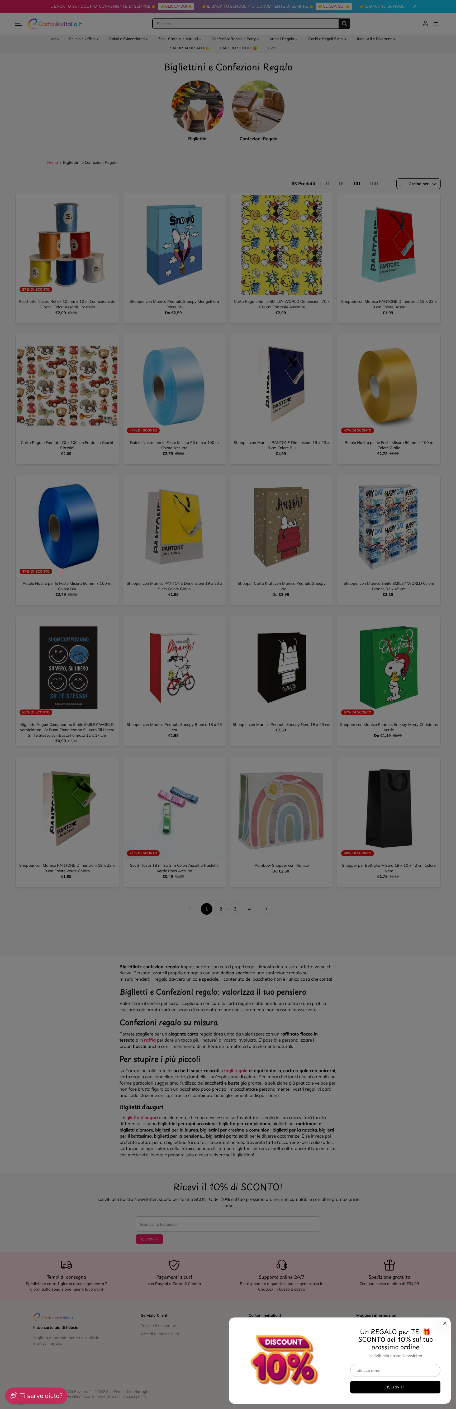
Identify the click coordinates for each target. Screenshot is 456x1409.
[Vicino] (445, 1323)
